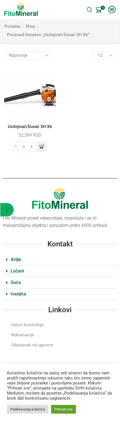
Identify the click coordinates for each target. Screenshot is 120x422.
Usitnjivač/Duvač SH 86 (30, 126)
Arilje (16, 259)
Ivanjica (18, 294)
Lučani (17, 271)
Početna (12, 26)
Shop (30, 26)
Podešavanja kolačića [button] (27, 409)
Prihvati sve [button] (63, 409)
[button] (41, 146)
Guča (16, 282)
